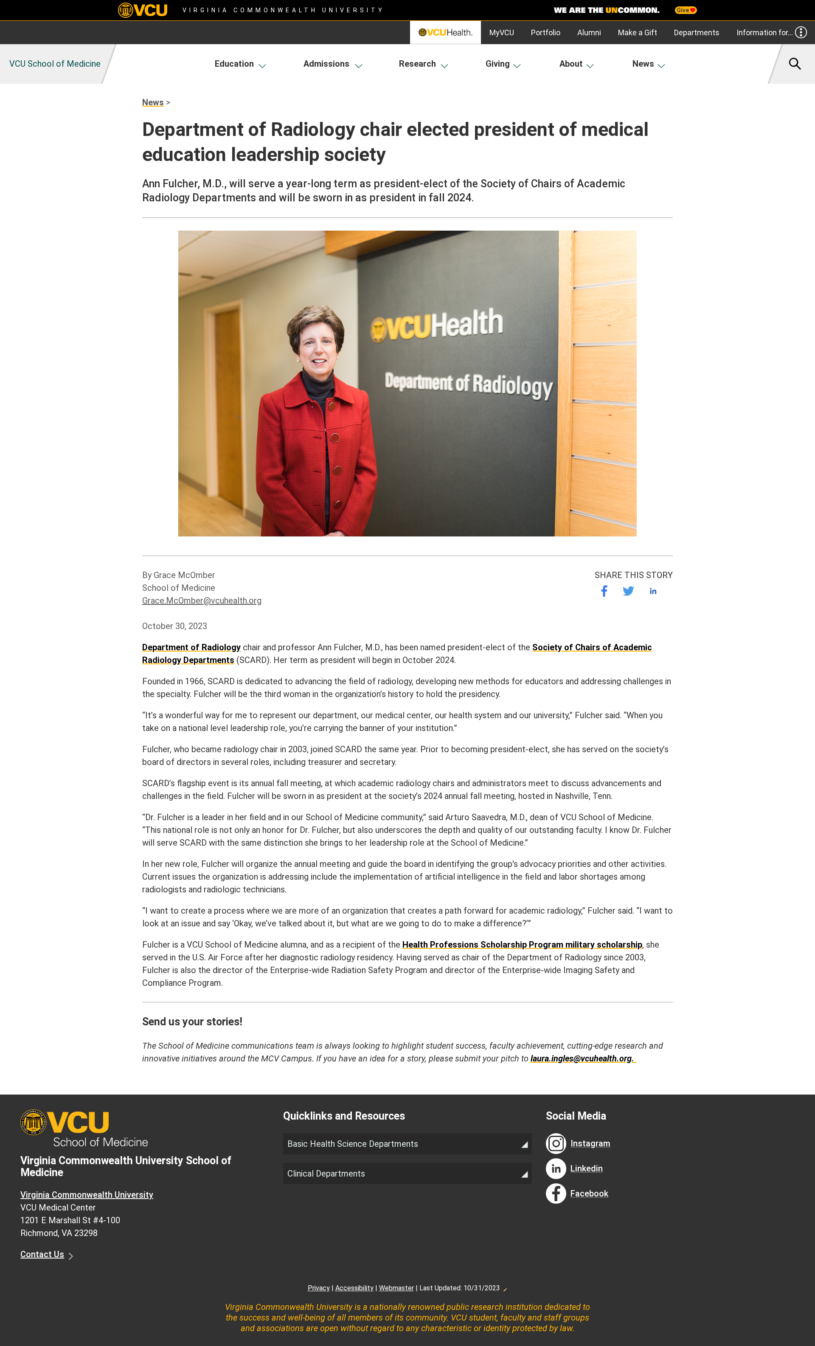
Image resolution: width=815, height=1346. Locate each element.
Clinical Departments (326, 1173)
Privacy (319, 1288)
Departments (696, 32)
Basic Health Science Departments (352, 1144)
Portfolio (545, 32)
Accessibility (354, 1288)
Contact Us (42, 1254)
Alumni (589, 32)
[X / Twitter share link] (628, 591)
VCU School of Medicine (55, 64)
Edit (505, 1287)
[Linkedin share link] (653, 591)
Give (683, 10)
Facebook (589, 1193)
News (643, 64)
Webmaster (396, 1288)
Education (234, 64)
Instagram (590, 1143)
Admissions (326, 64)
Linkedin (586, 1168)
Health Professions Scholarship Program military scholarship (522, 945)
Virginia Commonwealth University (284, 10)
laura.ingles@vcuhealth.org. (583, 1058)
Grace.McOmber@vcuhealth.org (201, 600)
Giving (498, 64)
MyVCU (501, 32)
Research (417, 64)
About (571, 64)
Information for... (764, 32)
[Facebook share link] (604, 591)
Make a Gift (637, 32)
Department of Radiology (191, 647)
